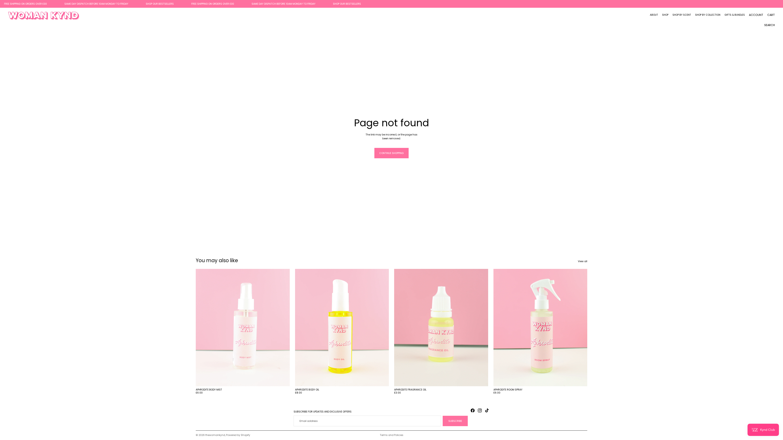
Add (485, 380)
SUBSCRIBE (455, 421)
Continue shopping (391, 153)
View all (582, 261)
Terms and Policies (391, 435)
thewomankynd (215, 435)
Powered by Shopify (238, 435)
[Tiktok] (486, 410)
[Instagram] (479, 410)
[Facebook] (472, 410)
